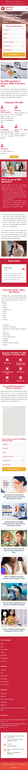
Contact (2, 652)
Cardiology (3, 670)
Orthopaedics (4, 702)
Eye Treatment (4, 676)
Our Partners (4, 661)
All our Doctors (4, 649)
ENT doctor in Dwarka (13, 393)
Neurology (3, 696)
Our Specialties (4, 658)
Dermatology (4, 678)
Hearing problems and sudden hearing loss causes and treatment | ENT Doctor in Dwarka (14, 523)
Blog (2, 646)
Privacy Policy (14, 767)
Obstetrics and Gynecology (7, 699)
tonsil (10, 310)
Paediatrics (3, 705)
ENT (2, 673)
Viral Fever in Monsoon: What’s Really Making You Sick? (14, 719)
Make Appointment (13, 54)
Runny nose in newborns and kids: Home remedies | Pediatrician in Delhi (14, 550)
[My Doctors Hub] (7, 8)
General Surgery (5, 681)
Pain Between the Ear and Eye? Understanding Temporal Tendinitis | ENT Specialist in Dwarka (14, 496)
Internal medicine (5, 684)
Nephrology (3, 693)
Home (2, 643)
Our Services (4, 655)
